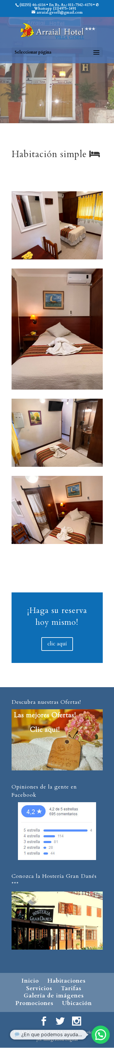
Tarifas (71, 988)
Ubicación (77, 1003)
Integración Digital (60, 1039)
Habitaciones (66, 981)
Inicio (30, 981)
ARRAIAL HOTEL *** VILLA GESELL (46, 1032)
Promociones (35, 1003)
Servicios (39, 988)
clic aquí (57, 644)
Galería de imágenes (54, 996)
